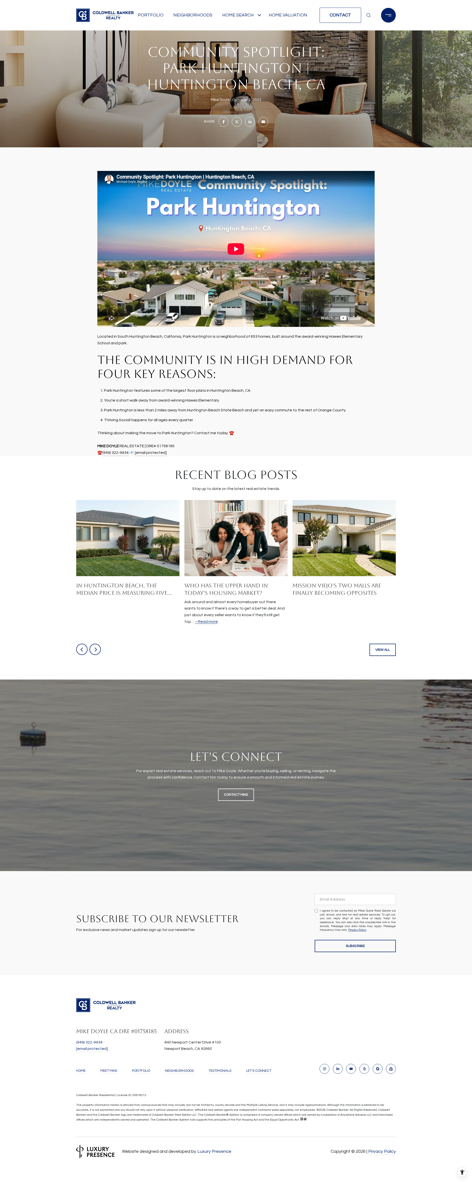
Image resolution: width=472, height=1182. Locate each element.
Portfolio (150, 15)
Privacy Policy (357, 930)
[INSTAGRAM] (324, 1069)
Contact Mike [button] (236, 794)
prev (82, 649)
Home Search (238, 15)
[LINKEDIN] (338, 1069)
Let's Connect (258, 1070)
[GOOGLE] (378, 1069)
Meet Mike (108, 1070)
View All (382, 650)
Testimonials (219, 1070)
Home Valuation (288, 15)
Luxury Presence (214, 1151)
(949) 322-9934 (115, 453)
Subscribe (355, 946)
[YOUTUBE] (351, 1069)
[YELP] (364, 1069)
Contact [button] (340, 15)
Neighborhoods (192, 15)
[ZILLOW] (391, 1069)
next (95, 649)
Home (81, 1070)
